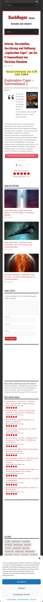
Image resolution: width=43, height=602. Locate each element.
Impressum (33, 599)
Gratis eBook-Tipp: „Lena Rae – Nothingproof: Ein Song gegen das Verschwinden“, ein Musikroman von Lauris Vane (21, 440)
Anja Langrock (16, 541)
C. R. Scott (8, 548)
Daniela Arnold (19, 551)
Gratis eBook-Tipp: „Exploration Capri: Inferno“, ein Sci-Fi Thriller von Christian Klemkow (19, 212)
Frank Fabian (33, 555)
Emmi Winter (8, 555)
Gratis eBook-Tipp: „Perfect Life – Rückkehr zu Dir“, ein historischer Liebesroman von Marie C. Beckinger (22, 460)
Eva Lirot (16, 555)
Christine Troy (17, 548)
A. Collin (7, 541)
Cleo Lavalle (26, 548)
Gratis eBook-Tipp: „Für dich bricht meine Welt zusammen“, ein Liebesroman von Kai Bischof (20, 412)
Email (7, 324)
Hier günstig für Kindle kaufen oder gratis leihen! (21, 156)
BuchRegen (17, 17)
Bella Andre (28, 545)
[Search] (37, 1)
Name (6, 317)
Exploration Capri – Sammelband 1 (19, 82)
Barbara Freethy (18, 545)
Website (7, 331)
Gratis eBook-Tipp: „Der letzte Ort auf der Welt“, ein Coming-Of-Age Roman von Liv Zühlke (22, 470)
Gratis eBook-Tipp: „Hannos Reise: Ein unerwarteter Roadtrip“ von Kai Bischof (22, 450)
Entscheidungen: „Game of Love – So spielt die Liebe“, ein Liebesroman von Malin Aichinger (20, 402)
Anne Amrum (26, 541)
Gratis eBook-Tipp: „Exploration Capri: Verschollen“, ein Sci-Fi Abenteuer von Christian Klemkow (18, 244)
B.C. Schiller (8, 545)
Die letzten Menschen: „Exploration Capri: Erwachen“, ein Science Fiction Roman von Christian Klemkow (19, 276)
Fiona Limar (25, 555)
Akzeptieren (21, 582)
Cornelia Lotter (9, 551)
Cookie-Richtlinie (11, 599)
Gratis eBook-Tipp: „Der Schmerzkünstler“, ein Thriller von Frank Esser (20, 421)
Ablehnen (21, 588)
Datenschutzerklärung (23, 599)
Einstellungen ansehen (21, 594)
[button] (39, 558)
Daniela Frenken (30, 551)
